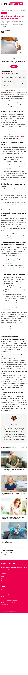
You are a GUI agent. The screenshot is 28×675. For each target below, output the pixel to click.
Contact (2, 596)
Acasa (2, 576)
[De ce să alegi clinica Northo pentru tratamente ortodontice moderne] (14, 483)
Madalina (7, 30)
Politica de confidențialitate (7, 589)
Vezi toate (23, 447)
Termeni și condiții (5, 594)
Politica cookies (4, 592)
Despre (2, 580)
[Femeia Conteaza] (12, 4)
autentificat (10, 553)
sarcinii (19, 136)
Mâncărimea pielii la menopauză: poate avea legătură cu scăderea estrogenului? (13, 518)
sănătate (12, 290)
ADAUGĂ (14, 66)
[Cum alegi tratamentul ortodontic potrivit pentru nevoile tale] (14, 530)
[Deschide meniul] (25, 4)
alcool (10, 90)
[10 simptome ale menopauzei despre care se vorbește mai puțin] (14, 459)
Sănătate (7, 10)
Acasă (2, 10)
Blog (2, 578)
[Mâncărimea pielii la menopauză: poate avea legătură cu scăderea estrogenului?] (14, 506)
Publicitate (3, 583)
